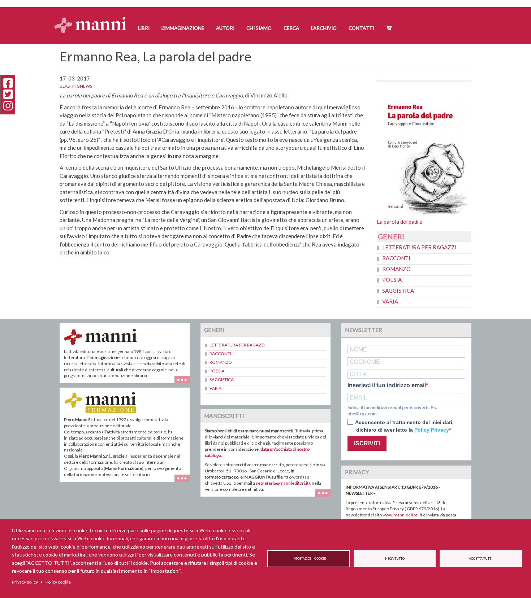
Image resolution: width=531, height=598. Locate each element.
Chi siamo (259, 28)
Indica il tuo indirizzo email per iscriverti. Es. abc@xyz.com (392, 410)
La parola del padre (399, 221)
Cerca (291, 28)
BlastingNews (76, 86)
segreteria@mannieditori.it (282, 483)
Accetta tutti (480, 558)
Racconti (396, 258)
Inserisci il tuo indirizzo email (386, 385)
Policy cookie (58, 582)
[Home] (93, 18)
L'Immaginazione (182, 28)
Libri (144, 28)
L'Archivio (324, 28)
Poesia (392, 279)
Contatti (361, 28)
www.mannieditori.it (402, 515)
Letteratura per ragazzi (419, 247)
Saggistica (398, 290)
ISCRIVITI (367, 443)
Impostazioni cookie (309, 558)
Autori (225, 28)
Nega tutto (395, 558)
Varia (390, 301)
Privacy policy (25, 582)
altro (184, 481)
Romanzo (396, 269)
